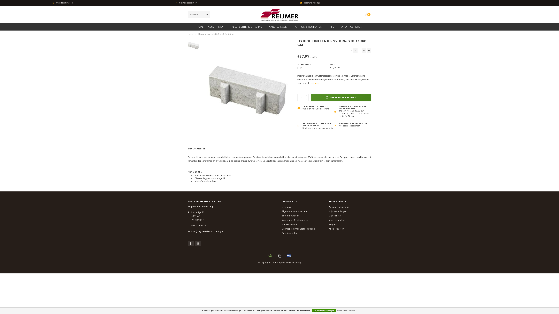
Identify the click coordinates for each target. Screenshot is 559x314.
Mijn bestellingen (338, 211)
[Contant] (270, 256)
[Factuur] (279, 256)
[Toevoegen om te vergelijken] (369, 50)
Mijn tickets (335, 216)
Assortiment (216, 26)
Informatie (197, 148)
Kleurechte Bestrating (247, 26)
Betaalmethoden (290, 216)
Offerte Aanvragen (342, 97)
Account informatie (339, 207)
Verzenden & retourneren (295, 220)
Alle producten (336, 229)
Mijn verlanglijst (337, 220)
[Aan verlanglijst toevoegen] (364, 50)
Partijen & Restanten (308, 26)
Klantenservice (289, 224)
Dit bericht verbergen (324, 311)
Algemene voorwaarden (294, 211)
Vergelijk (333, 224)
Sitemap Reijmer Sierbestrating (298, 229)
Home (200, 26)
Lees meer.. (315, 83)
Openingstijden (351, 26)
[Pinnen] (288, 256)
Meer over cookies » (347, 311)
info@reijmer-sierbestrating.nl (207, 231)
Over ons (286, 207)
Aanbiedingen (278, 26)
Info (332, 26)
